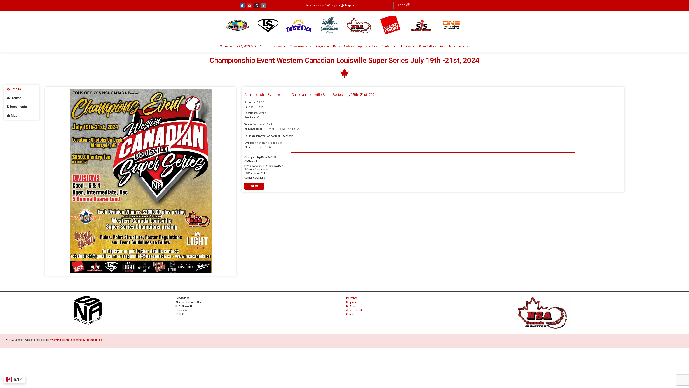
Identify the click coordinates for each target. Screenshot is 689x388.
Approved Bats (354, 310)
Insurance (351, 298)
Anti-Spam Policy (75, 339)
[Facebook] (242, 5)
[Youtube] (249, 5)
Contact (350, 314)
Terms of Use (94, 339)
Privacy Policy (56, 339)
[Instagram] (256, 5)
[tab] (21, 89)
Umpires (351, 302)
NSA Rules (352, 306)
